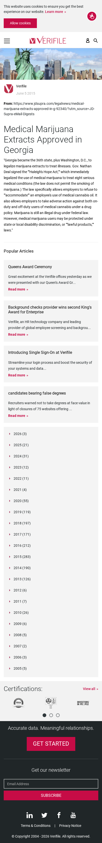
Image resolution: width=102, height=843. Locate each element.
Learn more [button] (54, 12)
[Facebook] (59, 816)
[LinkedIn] (30, 816)
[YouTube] (73, 816)
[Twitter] (44, 816)
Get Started (51, 743)
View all (89, 689)
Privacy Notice (70, 826)
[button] (44, 715)
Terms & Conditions (36, 826)
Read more (16, 289)
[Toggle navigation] (7, 41)
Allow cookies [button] (20, 23)
